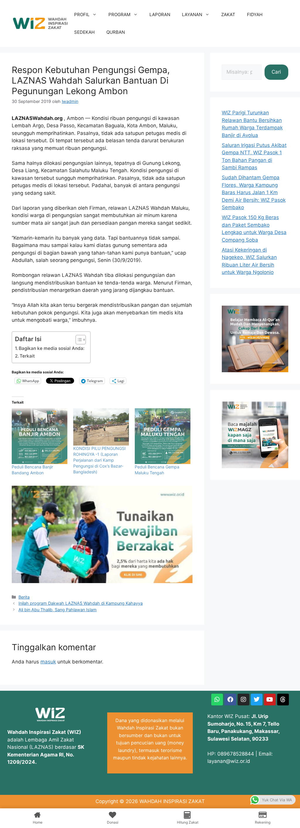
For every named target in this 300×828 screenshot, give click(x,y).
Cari (276, 72)
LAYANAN (192, 14)
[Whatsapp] (217, 699)
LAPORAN (159, 14)
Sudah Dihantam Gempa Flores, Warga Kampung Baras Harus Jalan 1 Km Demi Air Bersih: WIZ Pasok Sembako (254, 192)
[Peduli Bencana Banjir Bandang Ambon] (39, 436)
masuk (48, 662)
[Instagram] (243, 699)
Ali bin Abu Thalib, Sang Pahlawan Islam (57, 609)
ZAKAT (228, 14)
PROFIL (81, 14)
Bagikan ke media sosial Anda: (51, 348)
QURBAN (115, 32)
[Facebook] (230, 699)
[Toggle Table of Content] (77, 340)
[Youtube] (270, 699)
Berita (24, 597)
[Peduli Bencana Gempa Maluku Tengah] (162, 436)
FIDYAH (254, 14)
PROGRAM (119, 14)
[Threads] (283, 699)
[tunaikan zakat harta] (102, 581)
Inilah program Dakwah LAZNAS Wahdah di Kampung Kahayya (80, 603)
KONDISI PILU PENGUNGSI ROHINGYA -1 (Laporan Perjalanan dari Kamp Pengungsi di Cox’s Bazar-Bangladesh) (99, 460)
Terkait (27, 356)
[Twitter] (256, 699)
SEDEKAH (84, 32)
